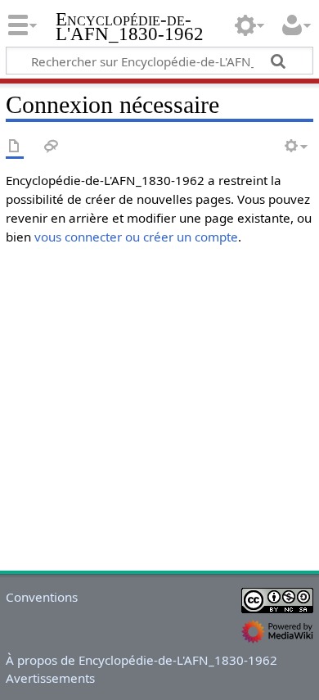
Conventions (42, 597)
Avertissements (50, 678)
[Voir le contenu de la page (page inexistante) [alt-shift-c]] (15, 147)
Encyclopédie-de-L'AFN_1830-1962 (130, 28)
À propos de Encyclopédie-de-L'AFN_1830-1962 (141, 660)
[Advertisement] (159, 405)
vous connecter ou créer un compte (136, 236)
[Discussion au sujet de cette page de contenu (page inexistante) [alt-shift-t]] (52, 147)
